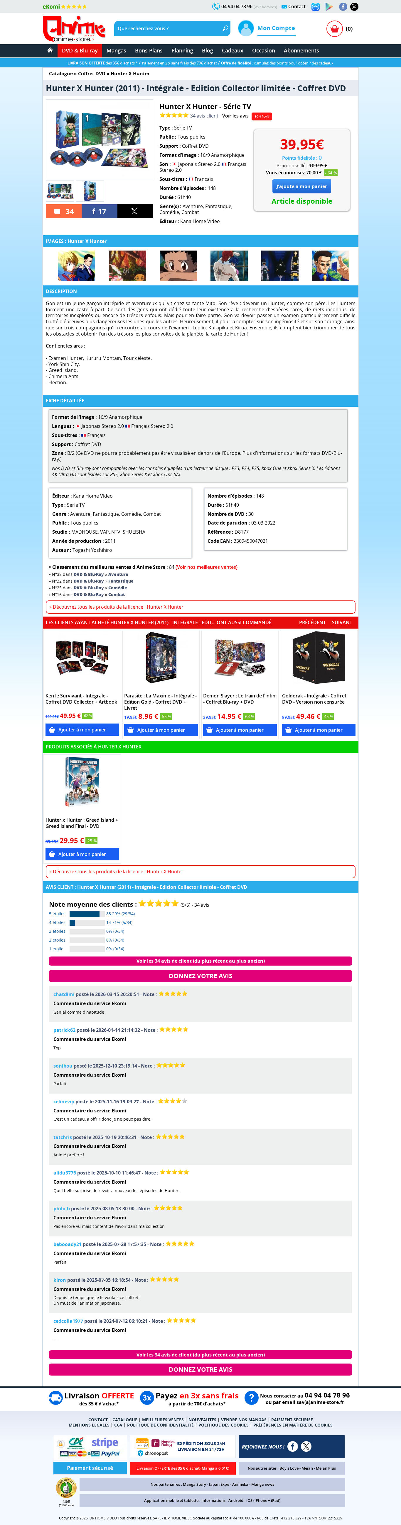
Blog (207, 50)
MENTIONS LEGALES (89, 1425)
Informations (213, 1500)
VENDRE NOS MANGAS (244, 1419)
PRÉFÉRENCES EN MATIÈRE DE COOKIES (293, 1425)
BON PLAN (262, 116)
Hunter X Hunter (130, 73)
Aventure (193, 206)
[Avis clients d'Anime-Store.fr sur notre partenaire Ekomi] (65, 6)
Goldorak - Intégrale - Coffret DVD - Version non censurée (314, 699)
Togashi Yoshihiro (92, 550)
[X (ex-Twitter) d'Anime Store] (306, 1446)
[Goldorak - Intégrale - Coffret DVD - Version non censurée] (319, 660)
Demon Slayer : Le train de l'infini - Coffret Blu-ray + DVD (240, 699)
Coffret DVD (91, 73)
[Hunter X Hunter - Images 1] (76, 266)
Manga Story (194, 1484)
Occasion (263, 50)
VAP (104, 532)
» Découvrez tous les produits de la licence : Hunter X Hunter (116, 607)
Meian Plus (326, 1468)
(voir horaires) (265, 6)
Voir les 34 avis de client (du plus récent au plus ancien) (201, 961)
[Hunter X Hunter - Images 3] (178, 266)
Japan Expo (219, 1484)
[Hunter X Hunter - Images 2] (127, 266)
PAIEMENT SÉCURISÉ (292, 1419)
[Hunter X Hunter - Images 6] (330, 266)
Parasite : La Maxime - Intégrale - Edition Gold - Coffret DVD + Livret (160, 702)
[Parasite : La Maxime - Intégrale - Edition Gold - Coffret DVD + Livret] (161, 660)
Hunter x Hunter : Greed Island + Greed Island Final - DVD (82, 823)
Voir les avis (235, 116)
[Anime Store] (74, 29)
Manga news (262, 1484)
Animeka (240, 1484)
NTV (115, 532)
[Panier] (334, 29)
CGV (118, 1425)
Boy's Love (289, 1468)
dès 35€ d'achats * (103, 63)
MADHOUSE (84, 532)
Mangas (116, 50)
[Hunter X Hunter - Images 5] (280, 266)
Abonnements (301, 50)
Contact (297, 6)
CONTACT (98, 1419)
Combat (190, 212)
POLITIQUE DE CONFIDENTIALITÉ (160, 1425)
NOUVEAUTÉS (202, 1419)
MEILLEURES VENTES (163, 1419)
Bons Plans (149, 50)
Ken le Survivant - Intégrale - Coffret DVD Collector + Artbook (81, 699)
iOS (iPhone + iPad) (263, 1500)
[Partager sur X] (135, 211)
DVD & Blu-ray (80, 50)
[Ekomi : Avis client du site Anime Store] (66, 1496)
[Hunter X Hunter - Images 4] (229, 266)
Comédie (169, 212)
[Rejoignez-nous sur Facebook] (343, 7)
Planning (182, 50)
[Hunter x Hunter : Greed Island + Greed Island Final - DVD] (82, 784)
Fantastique (218, 206)
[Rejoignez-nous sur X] (354, 7)
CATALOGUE (124, 1419)
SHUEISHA (134, 532)
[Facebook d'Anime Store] (292, 1446)
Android (235, 1500)
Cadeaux (232, 50)
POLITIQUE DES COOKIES (223, 1425)
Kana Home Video (200, 221)
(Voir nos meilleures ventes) (206, 567)
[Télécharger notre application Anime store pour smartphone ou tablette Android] (329, 7)
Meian (307, 1468)
